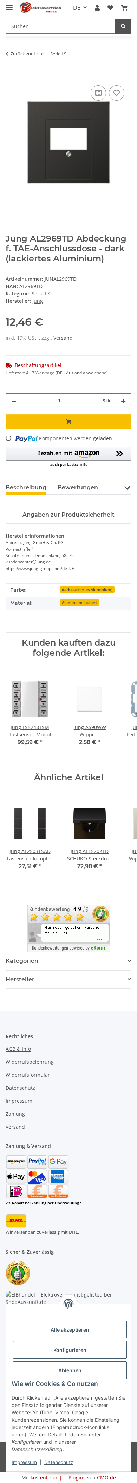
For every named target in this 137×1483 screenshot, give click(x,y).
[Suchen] (123, 26)
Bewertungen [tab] (78, 487)
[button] (97, 8)
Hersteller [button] (20, 979)
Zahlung (15, 1113)
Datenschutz (58, 1462)
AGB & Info (18, 1049)
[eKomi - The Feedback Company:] (18, 1272)
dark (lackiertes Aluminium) (87, 589)
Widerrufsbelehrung (30, 1062)
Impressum (24, 1462)
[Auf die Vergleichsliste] (98, 93)
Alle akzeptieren (70, 1330)
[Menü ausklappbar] (9, 4)
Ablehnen (69, 1370)
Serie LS (41, 293)
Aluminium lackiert (79, 602)
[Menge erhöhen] (123, 401)
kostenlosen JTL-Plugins (58, 1477)
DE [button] (76, 8)
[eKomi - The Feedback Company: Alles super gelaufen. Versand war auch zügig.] (68, 928)
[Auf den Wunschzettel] (116, 93)
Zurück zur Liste (27, 53)
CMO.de (106, 1477)
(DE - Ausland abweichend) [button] (82, 373)
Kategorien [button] (22, 961)
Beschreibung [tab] (26, 487)
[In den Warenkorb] (11, 76)
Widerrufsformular (28, 1075)
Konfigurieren (69, 1350)
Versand (63, 337)
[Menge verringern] (13, 401)
